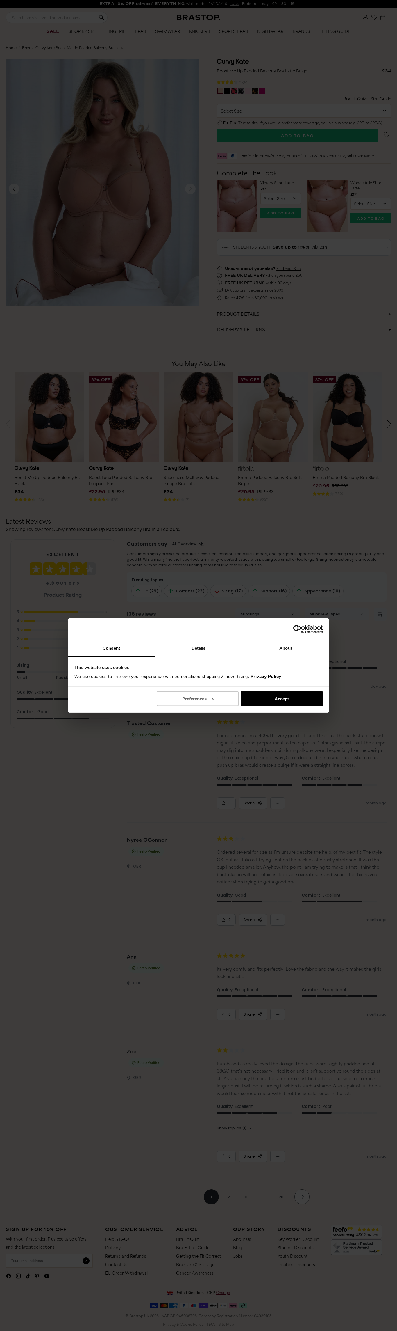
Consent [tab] (111, 648)
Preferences (194, 698)
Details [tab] (199, 648)
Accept (282, 698)
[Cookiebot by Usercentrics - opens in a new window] (297, 629)
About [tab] (285, 648)
